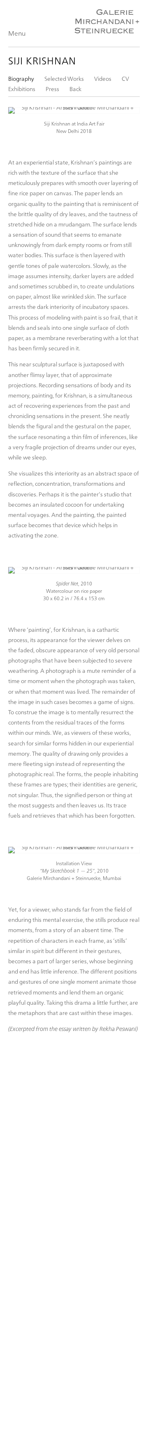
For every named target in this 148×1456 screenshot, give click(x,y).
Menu (16, 33)
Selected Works (64, 78)
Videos (102, 78)
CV (125, 78)
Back (75, 89)
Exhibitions (21, 89)
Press (52, 89)
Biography (21, 78)
